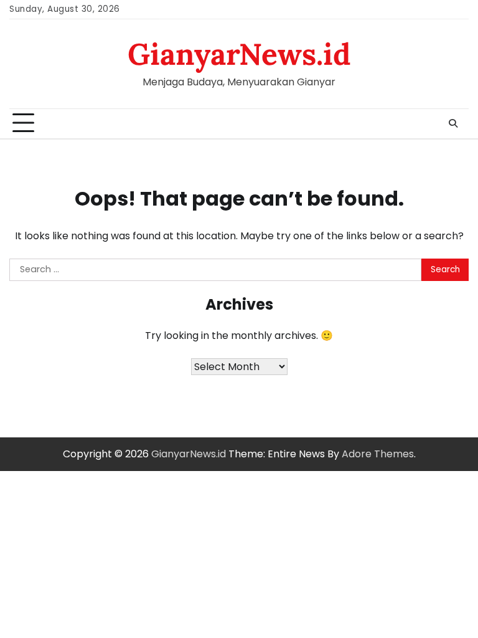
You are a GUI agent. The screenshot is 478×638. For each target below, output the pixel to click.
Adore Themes (378, 454)
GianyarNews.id (239, 54)
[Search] (453, 123)
